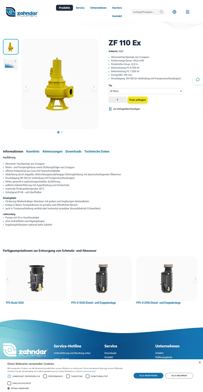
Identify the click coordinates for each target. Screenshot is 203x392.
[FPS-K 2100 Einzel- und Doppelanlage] (166, 278)
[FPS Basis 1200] (36, 278)
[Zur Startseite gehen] (22, 12)
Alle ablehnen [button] (179, 375)
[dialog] (101, 375)
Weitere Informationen (86, 371)
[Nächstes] (94, 87)
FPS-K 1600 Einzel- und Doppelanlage (93, 302)
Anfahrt (159, 353)
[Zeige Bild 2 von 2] (61, 132)
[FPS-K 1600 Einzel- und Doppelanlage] (101, 278)
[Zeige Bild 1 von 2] (58, 132)
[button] (68, 388)
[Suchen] (161, 12)
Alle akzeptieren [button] (148, 375)
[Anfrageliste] (187, 12)
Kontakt (108, 357)
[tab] (13, 151)
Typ (110, 85)
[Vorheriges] (26, 87)
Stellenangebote (163, 357)
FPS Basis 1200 (15, 302)
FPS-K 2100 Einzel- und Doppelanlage (158, 302)
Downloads (110, 353)
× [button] (200, 362)
